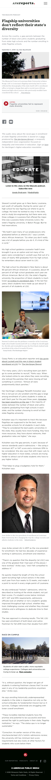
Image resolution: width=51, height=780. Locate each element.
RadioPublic (33, 192)
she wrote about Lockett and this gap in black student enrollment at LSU (25, 361)
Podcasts (23, 761)
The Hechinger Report (24, 139)
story (42, 137)
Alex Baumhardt (25, 50)
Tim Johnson (25, 93)
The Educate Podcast (11, 15)
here (46, 145)
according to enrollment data (20, 281)
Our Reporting (11, 761)
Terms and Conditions (18, 775)
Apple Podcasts (19, 192)
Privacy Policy (34, 775)
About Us (34, 761)
